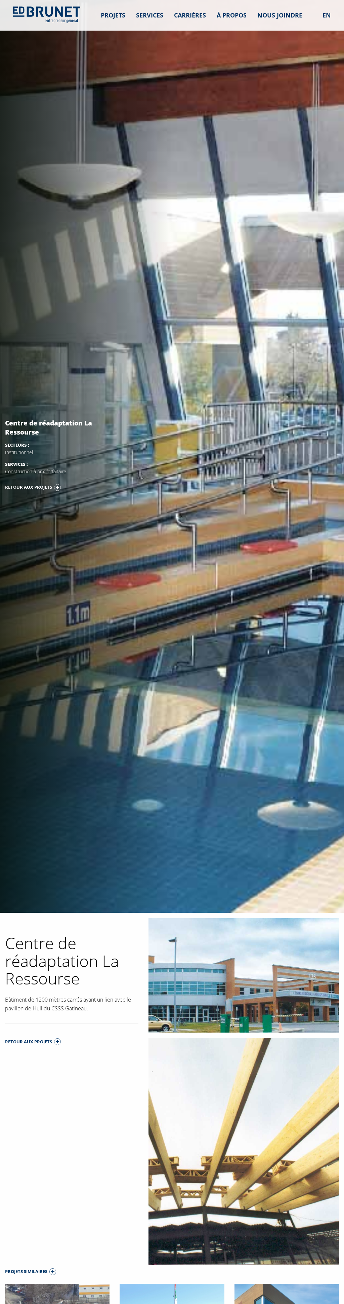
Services (149, 15)
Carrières (190, 15)
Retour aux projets (28, 487)
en (326, 15)
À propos (232, 15)
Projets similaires (26, 1271)
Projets (113, 15)
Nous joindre (279, 15)
